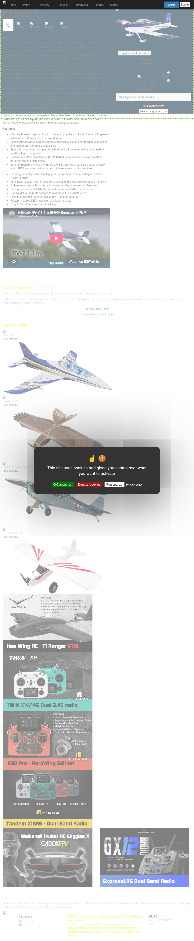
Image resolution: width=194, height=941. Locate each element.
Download (82, 5)
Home (12, 5)
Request (63, 5)
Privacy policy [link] (134, 484)
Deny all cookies (89, 484)
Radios (113, 5)
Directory (44, 5)
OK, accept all (62, 484)
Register (171, 5)
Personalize (114, 484)
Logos (100, 5)
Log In (185, 4)
